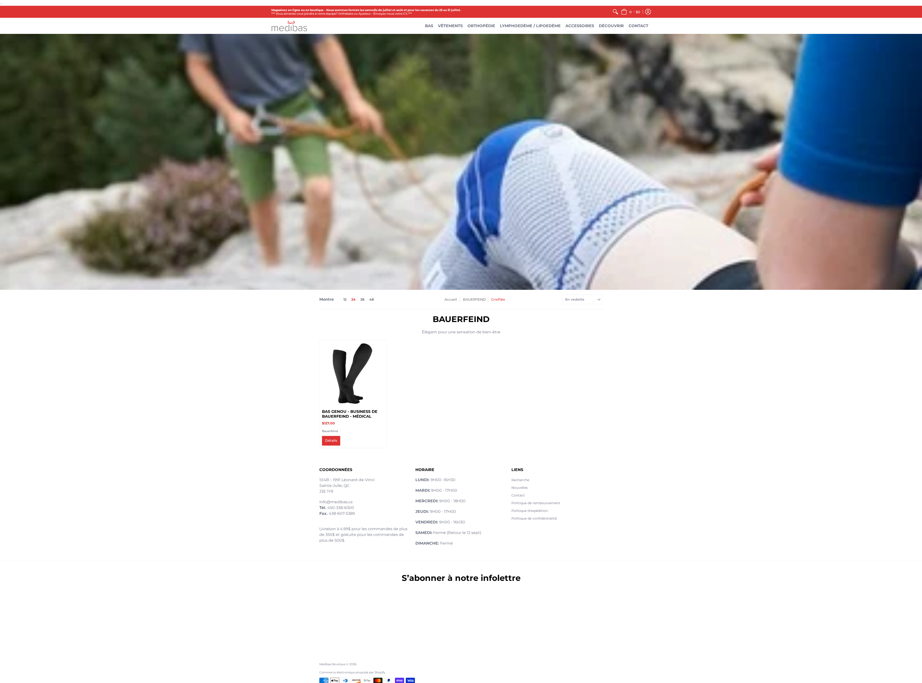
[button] (631, 12)
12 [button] (344, 299)
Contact (518, 495)
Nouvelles (519, 487)
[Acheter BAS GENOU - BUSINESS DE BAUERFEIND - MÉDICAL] (353, 373)
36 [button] (362, 299)
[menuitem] (615, 12)
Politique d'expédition (529, 511)
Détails (331, 440)
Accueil (450, 299)
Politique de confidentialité (534, 518)
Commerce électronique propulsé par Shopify (352, 672)
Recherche (520, 480)
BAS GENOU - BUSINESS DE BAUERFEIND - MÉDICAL (349, 414)
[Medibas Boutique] (289, 26)
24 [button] (353, 299)
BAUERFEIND (474, 299)
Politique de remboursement (535, 503)
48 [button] (371, 299)
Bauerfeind (330, 431)
